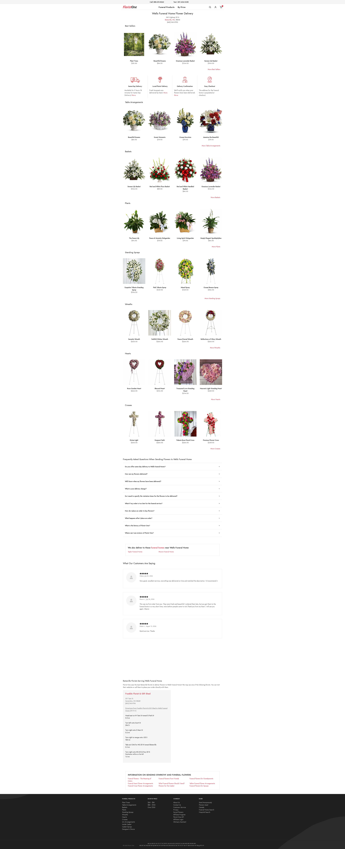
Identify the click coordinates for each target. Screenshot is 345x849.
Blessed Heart (160, 388)
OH (162, 845)
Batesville (168, 20)
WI (191, 845)
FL (166, 843)
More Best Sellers (214, 69)
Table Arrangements (129, 805)
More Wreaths (215, 348)
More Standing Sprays (212, 298)
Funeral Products (166, 7)
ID (173, 843)
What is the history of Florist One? (137, 525)
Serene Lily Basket (210, 61)
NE (149, 845)
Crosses (124, 819)
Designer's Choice (128, 829)
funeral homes (157, 547)
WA (189, 845)
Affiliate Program (179, 814)
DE (165, 843)
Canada (201, 807)
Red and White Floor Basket (160, 186)
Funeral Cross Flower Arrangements (140, 786)
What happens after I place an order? (138, 518)
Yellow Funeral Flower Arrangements (202, 783)
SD (176, 845)
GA (169, 843)
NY (160, 845)
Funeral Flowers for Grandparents (201, 778)
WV (193, 845)
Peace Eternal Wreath (185, 339)
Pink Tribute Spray (159, 287)
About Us (176, 802)
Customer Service (179, 807)
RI (172, 845)
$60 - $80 (151, 802)
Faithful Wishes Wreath (159, 339)
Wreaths (125, 814)
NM (155, 845)
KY (180, 843)
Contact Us (177, 805)
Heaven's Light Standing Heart (211, 388)
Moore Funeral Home (166, 552)
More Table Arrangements (211, 146)
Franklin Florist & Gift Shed (137, 693)
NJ (153, 845)
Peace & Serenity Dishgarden (159, 238)
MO (195, 843)
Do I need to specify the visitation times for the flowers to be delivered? (151, 496)
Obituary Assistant (179, 822)
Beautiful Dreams (160, 61)
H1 (203, 845)
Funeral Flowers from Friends (169, 778)
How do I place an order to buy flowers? (139, 511)
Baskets (124, 807)
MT (142, 845)
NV (158, 845)
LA (181, 843)
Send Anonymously (205, 802)
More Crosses (215, 449)
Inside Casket (126, 824)
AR (152, 843)
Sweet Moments (159, 137)
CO (159, 843)
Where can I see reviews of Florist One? (139, 533)
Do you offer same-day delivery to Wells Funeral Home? (145, 466)
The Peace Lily (134, 238)
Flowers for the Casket (166, 786)
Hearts (124, 817)
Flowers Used (203, 805)
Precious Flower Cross (211, 440)
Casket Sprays (127, 827)
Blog (198, 845)
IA (172, 843)
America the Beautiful (211, 137)
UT (182, 845)
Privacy (175, 810)
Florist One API (178, 817)
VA (184, 845)
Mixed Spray (185, 287)
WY (196, 845)
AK (148, 843)
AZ (154, 843)
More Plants (216, 247)
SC (174, 845)
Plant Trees (134, 61)
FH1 (201, 845)
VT (186, 845)
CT (161, 843)
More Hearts (215, 399)
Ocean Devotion (185, 137)
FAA (164, 845)
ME (188, 843)
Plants (124, 810)
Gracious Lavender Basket (185, 61)
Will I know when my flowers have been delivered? (143, 481)
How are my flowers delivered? (136, 474)
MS (173, 20)
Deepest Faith (160, 440)
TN (178, 845)
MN (192, 843)
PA (171, 845)
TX (180, 845)
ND (147, 845)
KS (178, 843)
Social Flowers (178, 812)
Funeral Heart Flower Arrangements (140, 783)
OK (167, 845)
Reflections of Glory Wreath (211, 339)
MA (184, 843)
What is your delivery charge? (136, 489)
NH (151, 845)
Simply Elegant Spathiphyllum (210, 238)
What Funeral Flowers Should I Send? (172, 783)
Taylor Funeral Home (135, 552)
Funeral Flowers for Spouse (199, 786)
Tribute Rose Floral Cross (185, 440)
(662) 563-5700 (172, 22)
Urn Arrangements (128, 822)
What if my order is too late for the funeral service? (143, 503)
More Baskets (215, 197)
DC (163, 843)
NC (145, 845)
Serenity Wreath (134, 339)
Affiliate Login (178, 819)
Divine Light (134, 440)
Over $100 (151, 807)
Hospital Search (204, 812)
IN (176, 843)
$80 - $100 (151, 805)
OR (169, 845)
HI (170, 843)
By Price (181, 7)
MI (190, 843)
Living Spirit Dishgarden (185, 238)
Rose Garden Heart (134, 388)
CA (156, 843)
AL (150, 843)
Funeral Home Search (206, 810)
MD (186, 843)
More (133, 95)
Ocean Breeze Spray (211, 287)
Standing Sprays (127, 812)
